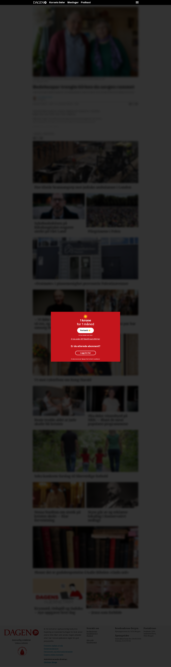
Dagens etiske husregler (53, 655)
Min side (90, 640)
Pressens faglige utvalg (53, 645)
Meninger (73, 2)
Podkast (86, 2)
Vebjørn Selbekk (21, 643)
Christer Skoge (50, 662)
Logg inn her (85, 353)
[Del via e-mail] (136, 104)
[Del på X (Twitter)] (133, 104)
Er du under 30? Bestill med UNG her (85, 339)
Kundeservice (92, 634)
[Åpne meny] (137, 2)
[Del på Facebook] (130, 104)
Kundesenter (92, 642)
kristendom (49, 134)
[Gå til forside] (40, 2)
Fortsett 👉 (85, 330)
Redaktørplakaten (51, 649)
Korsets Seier (57, 2)
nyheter (37, 134)
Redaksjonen (92, 631)
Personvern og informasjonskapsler (58, 652)
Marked (90, 636)
